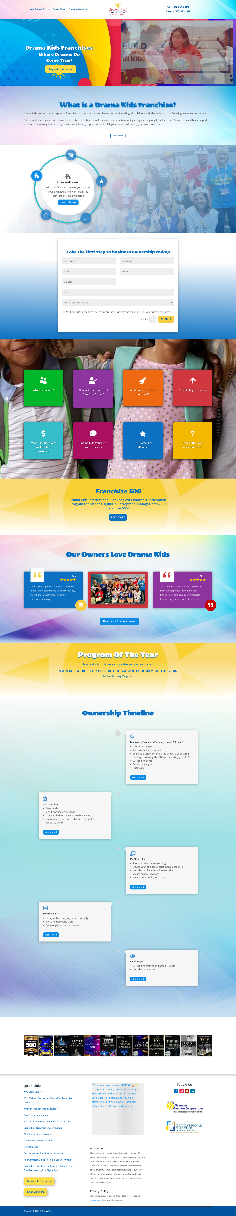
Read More (118, 517)
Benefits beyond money (36, 1115)
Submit (166, 319)
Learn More (68, 200)
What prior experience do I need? (40, 1108)
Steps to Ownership (78, 9)
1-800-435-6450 (36, 1192)
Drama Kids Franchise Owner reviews (43, 1127)
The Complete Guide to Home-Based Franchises (49, 1159)
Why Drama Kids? (39, 9)
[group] (118, 1109)
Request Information (60, 69)
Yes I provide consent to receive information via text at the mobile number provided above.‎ (118, 312)
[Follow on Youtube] (187, 1091)
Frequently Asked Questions (38, 1140)
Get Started (138, 777)
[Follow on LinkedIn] (192, 1091)
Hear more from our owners (120, 621)
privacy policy (96, 1200)
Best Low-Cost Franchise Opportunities (44, 1153)
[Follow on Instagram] (181, 1091)
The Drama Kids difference (37, 1134)
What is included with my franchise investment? (48, 1121)
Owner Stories (60, 9)
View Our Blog (31, 1146)
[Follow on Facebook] (176, 1091)
